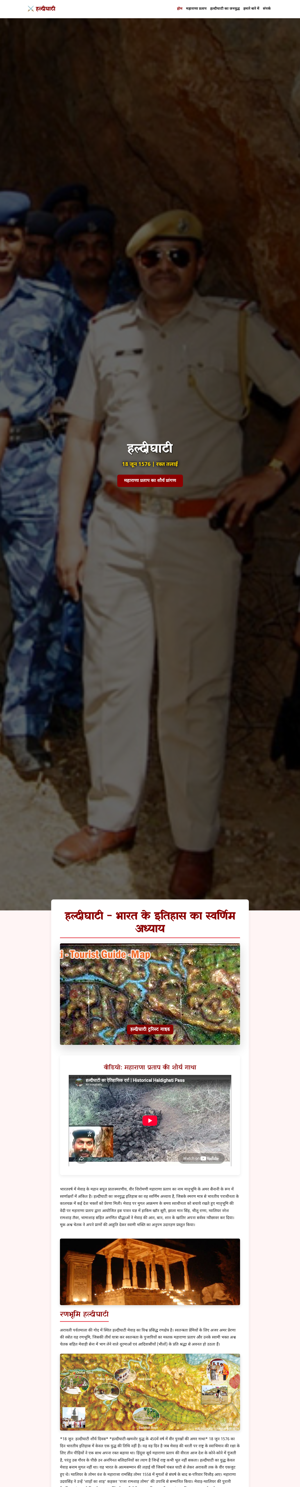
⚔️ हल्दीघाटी (41, 9)
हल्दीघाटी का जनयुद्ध (225, 9)
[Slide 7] (173, 1040)
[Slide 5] (158, 1040)
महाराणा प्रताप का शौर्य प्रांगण (150, 481)
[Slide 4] (150, 1040)
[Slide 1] (126, 1040)
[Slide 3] (142, 1040)
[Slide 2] (134, 1040)
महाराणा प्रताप (196, 9)
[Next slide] (226, 994)
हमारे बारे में (251, 9)
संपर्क (267, 9)
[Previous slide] (73, 994)
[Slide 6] (166, 1040)
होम (180, 9)
